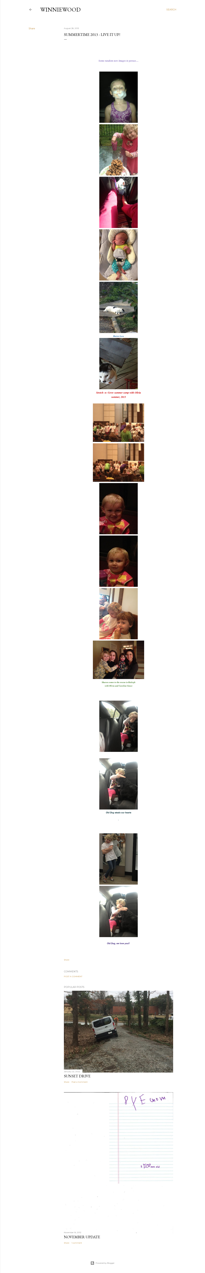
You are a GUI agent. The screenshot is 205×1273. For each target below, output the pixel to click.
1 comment (77, 1243)
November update (82, 1236)
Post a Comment (73, 976)
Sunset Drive (77, 1076)
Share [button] (32, 28)
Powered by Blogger (105, 1263)
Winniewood (60, 9)
